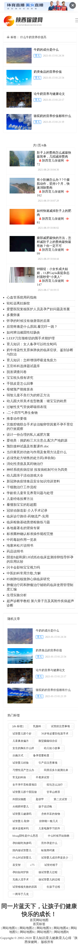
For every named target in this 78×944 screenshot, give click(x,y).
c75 (32, 864)
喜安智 (16, 864)
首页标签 (39, 924)
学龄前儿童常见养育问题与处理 (30, 493)
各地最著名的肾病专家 (23, 528)
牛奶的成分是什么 (46, 49)
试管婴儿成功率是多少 (54, 857)
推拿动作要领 (17, 418)
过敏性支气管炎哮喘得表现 (27, 407)
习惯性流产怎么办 (23, 770)
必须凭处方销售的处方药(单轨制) (31, 458)
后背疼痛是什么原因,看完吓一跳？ (32, 326)
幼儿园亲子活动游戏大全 (25, 475)
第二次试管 (60, 799)
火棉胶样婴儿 (20, 806)
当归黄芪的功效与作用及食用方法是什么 (37, 452)
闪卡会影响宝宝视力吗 (23, 567)
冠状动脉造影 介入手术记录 (27, 510)
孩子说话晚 (45, 806)
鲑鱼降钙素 (48, 850)
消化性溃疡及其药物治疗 (25, 464)
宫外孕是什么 (49, 843)
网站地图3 (43, 928)
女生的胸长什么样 (23, 748)
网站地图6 (26, 932)
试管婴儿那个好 (21, 733)
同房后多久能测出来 (56, 770)
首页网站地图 (39, 920)
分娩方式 (17, 755)
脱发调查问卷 (17, 372)
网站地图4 (60, 928)
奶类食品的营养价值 (48, 71)
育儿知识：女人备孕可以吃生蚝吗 (32, 344)
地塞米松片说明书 (20, 545)
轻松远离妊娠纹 (18, 303)
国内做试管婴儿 (21, 850)
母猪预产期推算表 (20, 389)
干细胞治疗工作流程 (22, 487)
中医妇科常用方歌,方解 (24, 573)
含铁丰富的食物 (50, 813)
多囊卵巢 (13, 315)
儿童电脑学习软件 (49, 828)
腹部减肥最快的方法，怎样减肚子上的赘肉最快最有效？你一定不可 (54, 241)
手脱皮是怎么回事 (20, 383)
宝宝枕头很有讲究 (20, 377)
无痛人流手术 (20, 879)
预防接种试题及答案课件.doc (28, 446)
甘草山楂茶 (53, 791)
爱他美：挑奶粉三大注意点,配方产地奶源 (37, 440)
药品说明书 (15, 551)
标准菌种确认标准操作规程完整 (30, 534)
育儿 (37, 55)
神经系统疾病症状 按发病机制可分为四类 (37, 469)
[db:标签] (17, 726)
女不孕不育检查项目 (24, 784)
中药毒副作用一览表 (22, 539)
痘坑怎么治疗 (55, 784)
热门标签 (13, 715)
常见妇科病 (19, 777)
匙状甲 (40, 799)
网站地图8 (60, 932)
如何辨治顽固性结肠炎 (23, 332)
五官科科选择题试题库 (23, 366)
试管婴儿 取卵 (20, 821)
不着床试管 (42, 777)
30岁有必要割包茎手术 (54, 733)
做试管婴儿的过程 (49, 879)
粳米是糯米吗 (20, 828)
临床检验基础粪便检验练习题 (28, 522)
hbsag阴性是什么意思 (25, 835)
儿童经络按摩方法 (20, 499)
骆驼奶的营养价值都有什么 (52, 116)
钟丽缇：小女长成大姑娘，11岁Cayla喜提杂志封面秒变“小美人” (53, 273)
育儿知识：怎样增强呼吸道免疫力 (32, 360)
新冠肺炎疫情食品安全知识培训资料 (33, 481)
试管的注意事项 (60, 726)
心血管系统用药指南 (22, 297)
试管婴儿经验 (20, 762)
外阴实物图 (19, 799)
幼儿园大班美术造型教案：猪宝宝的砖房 (37, 401)
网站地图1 (9, 928)
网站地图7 (43, 932)
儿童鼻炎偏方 (20, 740)
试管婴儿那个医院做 (24, 791)
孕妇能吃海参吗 (21, 843)
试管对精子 (51, 864)
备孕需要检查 (41, 755)
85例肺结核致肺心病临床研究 (28, 579)
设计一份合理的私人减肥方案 (28, 434)
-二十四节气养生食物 (22, 412)
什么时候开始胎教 (58, 835)
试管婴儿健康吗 (21, 813)
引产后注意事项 (47, 762)
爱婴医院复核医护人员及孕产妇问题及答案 (38, 309)
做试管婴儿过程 (47, 872)
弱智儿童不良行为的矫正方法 (28, 395)
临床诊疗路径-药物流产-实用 (28, 516)
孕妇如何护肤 (20, 872)
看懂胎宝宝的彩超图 (22, 504)
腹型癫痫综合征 (47, 740)
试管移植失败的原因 (24, 886)
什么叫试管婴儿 (21, 857)
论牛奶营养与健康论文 (49, 93)
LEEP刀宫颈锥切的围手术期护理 (31, 338)
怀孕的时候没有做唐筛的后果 (28, 321)
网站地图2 (26, 928)
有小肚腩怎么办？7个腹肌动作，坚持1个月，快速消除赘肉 (53, 183)
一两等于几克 (20, 894)
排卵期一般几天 (48, 821)
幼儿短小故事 (52, 748)
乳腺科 (37, 726)
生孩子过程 (53, 886)
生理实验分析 (17, 595)
